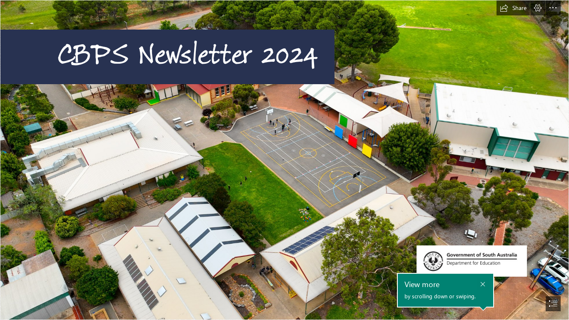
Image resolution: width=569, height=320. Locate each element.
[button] (513, 7)
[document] (284, 160)
